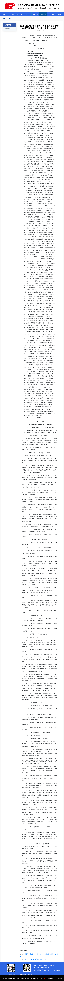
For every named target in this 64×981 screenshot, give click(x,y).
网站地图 (46, 965)
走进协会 (40, 965)
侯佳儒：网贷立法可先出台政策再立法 (35, 959)
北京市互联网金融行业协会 (8, 978)
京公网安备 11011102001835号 (54, 978)
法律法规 (10, 18)
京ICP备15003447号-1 (37, 978)
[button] (12, 14)
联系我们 (52, 965)
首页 (4, 14)
